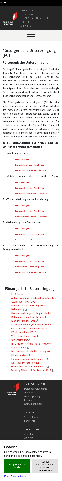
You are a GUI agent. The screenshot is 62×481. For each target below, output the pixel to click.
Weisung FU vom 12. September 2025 (32, 370)
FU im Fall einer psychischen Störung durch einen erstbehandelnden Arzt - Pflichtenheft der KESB (31, 328)
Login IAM (29, 421)
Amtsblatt (30, 434)
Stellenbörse (31, 417)
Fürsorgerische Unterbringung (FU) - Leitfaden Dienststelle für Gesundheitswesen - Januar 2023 (31, 362)
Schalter (25, 25)
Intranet (29, 400)
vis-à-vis (28, 438)
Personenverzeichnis (35, 388)
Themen (24, 22)
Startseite (26, 10)
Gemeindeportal (33, 404)
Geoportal (29, 392)
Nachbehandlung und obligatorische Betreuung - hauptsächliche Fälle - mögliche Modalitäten (31, 317)
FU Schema (18, 294)
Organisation (28, 14)
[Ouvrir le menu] (31, 35)
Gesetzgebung (32, 396)
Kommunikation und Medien (35, 18)
